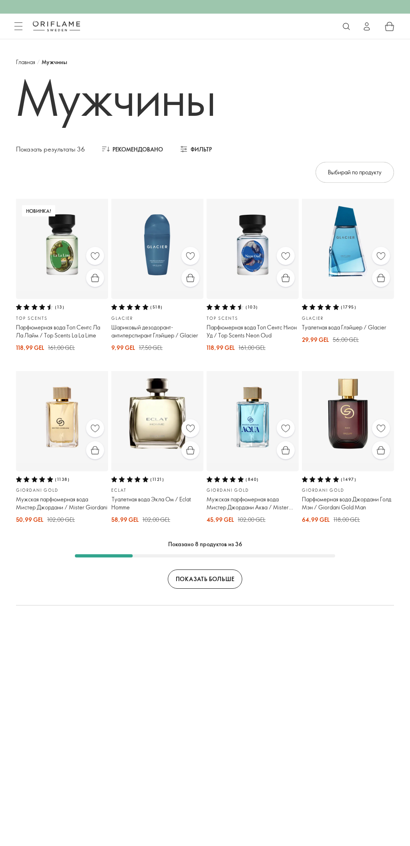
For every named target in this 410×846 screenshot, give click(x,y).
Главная (25, 62)
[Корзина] (389, 26)
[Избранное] (95, 256)
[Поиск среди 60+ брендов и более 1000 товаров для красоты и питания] (346, 26)
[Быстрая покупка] (95, 278)
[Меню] (18, 26)
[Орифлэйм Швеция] (56, 26)
